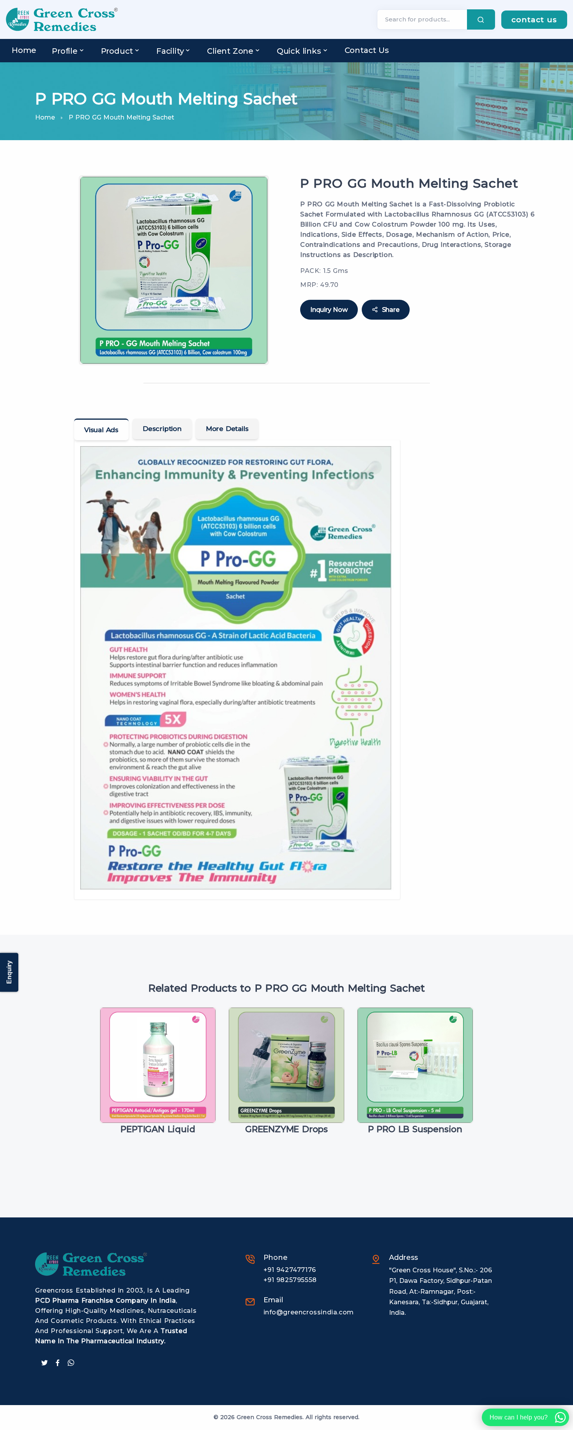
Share (391, 309)
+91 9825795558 (290, 1280)
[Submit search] (481, 19)
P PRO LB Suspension (415, 1129)
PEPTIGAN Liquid (157, 1129)
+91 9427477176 (290, 1269)
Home (24, 50)
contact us (534, 19)
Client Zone (230, 51)
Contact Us (367, 50)
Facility (170, 51)
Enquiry (9, 972)
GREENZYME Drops (286, 1129)
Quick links (299, 51)
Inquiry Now (329, 309)
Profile (65, 51)
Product (117, 51)
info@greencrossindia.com (309, 1312)
